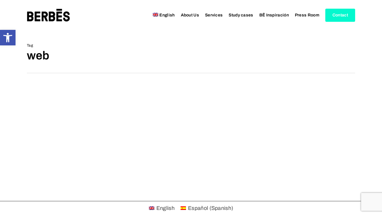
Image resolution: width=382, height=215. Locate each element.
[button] (8, 37)
